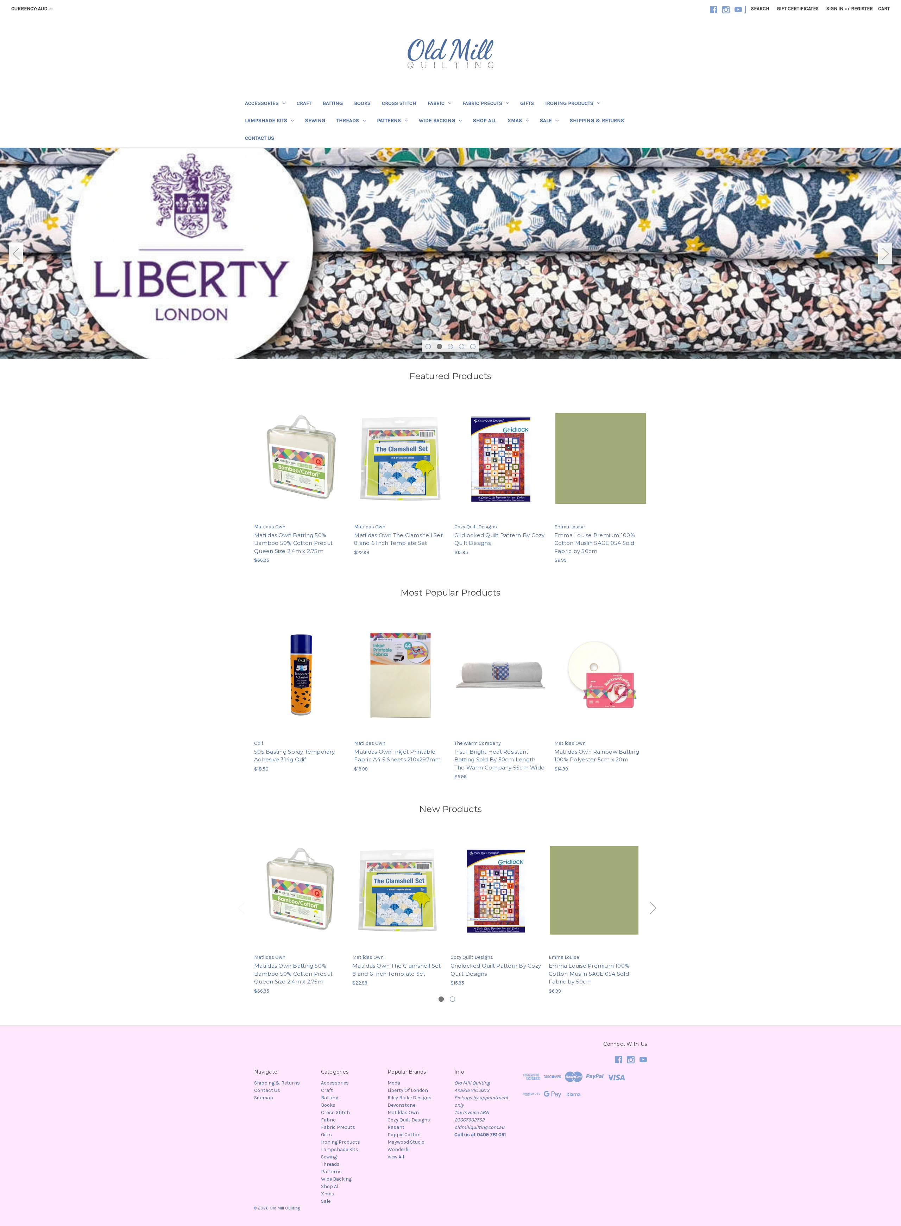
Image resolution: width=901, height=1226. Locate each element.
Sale (546, 120)
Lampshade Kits (266, 120)
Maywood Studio (406, 1142)
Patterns (389, 120)
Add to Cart (300, 464)
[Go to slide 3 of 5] (450, 346)
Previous (16, 253)
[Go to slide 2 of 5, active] (439, 346)
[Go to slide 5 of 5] (472, 346)
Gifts (527, 103)
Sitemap (263, 1098)
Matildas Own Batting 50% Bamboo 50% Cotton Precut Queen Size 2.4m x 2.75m (293, 543)
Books (362, 103)
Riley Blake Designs (409, 1098)
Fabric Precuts (482, 103)
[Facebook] (713, 9)
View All (396, 1157)
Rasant (396, 1127)
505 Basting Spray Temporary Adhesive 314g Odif (294, 755)
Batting (333, 103)
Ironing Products (569, 103)
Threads (347, 120)
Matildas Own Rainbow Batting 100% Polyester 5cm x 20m (596, 755)
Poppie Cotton (404, 1135)
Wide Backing (437, 120)
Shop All (484, 120)
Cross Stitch (399, 103)
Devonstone (401, 1105)
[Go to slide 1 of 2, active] (441, 999)
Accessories (262, 103)
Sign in (834, 9)
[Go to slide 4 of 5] (461, 346)
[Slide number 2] (450, 253)
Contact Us (259, 138)
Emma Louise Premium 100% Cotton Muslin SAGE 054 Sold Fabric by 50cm (594, 543)
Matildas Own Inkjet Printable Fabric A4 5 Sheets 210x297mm (397, 755)
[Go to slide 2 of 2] (452, 999)
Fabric (436, 103)
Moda (394, 1083)
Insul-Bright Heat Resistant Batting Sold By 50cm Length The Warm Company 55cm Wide (499, 759)
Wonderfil (399, 1149)
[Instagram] (726, 9)
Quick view (300, 452)
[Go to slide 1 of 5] (428, 346)
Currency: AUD (30, 9)
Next (885, 253)
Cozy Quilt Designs (409, 1120)
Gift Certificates (798, 9)
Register (862, 9)
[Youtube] (738, 9)
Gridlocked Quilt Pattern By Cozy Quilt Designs (499, 539)
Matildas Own (403, 1112)
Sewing (315, 120)
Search (760, 9)
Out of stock (300, 681)
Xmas (515, 120)
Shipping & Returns (597, 120)
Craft (304, 103)
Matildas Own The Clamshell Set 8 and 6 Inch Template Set (398, 539)
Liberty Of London (408, 1090)
